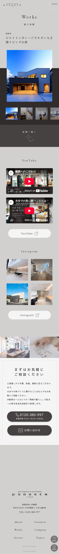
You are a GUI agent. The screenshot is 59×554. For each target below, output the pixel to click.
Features (40, 522)
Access (18, 537)
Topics (40, 537)
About (18, 522)
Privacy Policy (29, 546)
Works (18, 529)
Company (40, 529)
